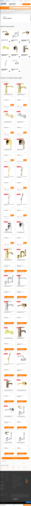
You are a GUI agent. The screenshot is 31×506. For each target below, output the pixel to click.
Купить (12, 132)
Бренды (7, 10)
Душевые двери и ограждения (15, 481)
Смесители (14, 486)
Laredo (13, 466)
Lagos (24, 466)
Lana (18, 466)
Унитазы (14, 477)
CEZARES (4, 4)
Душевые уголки (15, 479)
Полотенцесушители (19, 482)
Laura (7, 466)
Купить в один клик (7, 135)
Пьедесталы (18, 480)
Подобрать (9, 375)
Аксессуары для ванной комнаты (15, 476)
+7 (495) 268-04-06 (12, 3)
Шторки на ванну (15, 482)
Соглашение (7, 480)
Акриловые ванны (15, 478)
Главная (3, 10)
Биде (18, 481)
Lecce (2, 466)
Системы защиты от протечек (19, 485)
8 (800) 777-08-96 (12, 4)
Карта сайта (2, 495)
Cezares (10, 10)
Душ (17, 475)
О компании (7, 475)
